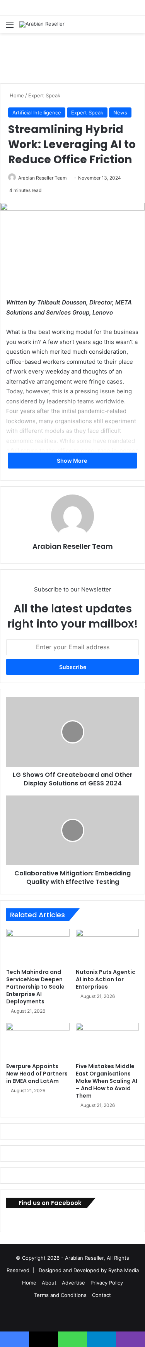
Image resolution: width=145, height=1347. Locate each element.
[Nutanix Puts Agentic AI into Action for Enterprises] (107, 947)
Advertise (73, 1283)
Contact (101, 1295)
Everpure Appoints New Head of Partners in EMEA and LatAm (37, 1073)
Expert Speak (44, 95)
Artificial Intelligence (36, 112)
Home (16, 95)
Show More (72, 460)
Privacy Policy (106, 1283)
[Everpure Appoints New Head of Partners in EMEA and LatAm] (38, 1040)
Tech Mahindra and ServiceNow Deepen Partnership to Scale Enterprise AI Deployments (35, 986)
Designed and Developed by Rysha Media (89, 1270)
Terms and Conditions (60, 1295)
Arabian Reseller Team (42, 178)
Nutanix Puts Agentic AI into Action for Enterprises (105, 979)
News (120, 112)
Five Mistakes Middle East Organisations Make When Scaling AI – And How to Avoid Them (106, 1081)
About (49, 1283)
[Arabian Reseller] (42, 24)
